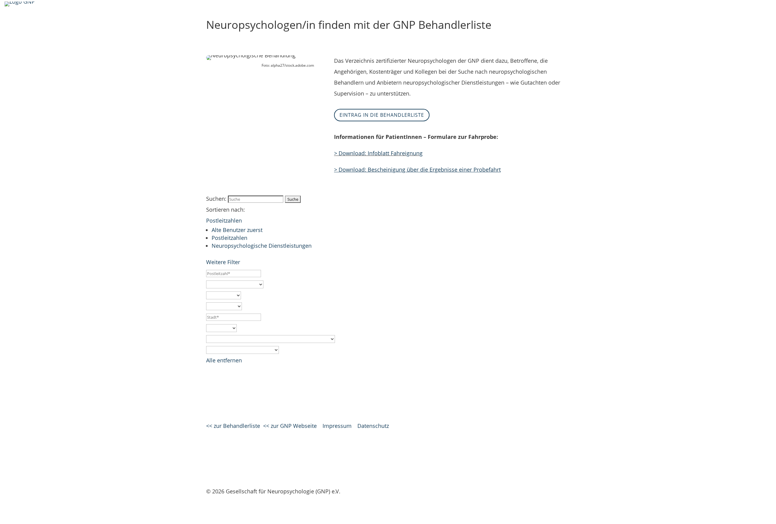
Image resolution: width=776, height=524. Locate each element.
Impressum (337, 425)
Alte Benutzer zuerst (237, 229)
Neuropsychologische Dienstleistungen (262, 245)
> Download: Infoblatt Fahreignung (378, 153)
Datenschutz (373, 425)
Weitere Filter (224, 262)
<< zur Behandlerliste (233, 425)
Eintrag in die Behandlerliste (382, 115)
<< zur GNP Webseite (290, 425)
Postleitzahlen (224, 220)
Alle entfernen (224, 360)
